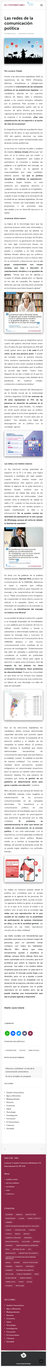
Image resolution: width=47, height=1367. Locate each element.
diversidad (28, 1238)
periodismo (30, 1266)
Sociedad (30, 33)
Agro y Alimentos (13, 1096)
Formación (10, 1119)
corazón (32, 1230)
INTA (29, 1249)
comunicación (10, 1050)
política (22, 1050)
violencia (8, 1286)
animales (19, 1214)
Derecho (9, 1102)
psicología (9, 1274)
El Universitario (14, 5)
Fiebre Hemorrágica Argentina (27, 1245)
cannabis (8, 1222)
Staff (8, 1190)
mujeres (17, 1262)
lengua (8, 1262)
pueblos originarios (24, 1274)
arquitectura (31, 1214)
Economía (10, 1105)
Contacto (10, 1194)
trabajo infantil (26, 1278)
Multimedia (10, 1187)
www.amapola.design (23, 1363)
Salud (8, 1109)
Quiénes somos (12, 1179)
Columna (10, 1125)
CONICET (8, 1230)
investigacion (10, 1253)
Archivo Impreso (12, 1183)
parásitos (19, 1266)
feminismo (9, 1245)
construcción (20, 1230)
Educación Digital (12, 1241)
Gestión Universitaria (15, 1092)
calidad (21, 1218)
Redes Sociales (34, 1050)
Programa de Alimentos (24, 1270)
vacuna (29, 1282)
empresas (36, 1241)
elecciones (26, 1241)
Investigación (11, 1115)
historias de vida (19, 1249)
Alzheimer (9, 1214)
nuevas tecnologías (30, 1262)
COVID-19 (8, 1234)
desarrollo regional (13, 1238)
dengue (17, 1234)
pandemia (8, 1266)
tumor (20, 1282)
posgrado (9, 1270)
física (7, 1249)
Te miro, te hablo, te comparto (18, 1076)
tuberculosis (10, 1282)
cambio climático (33, 1218)
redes (37, 1274)
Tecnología (11, 1112)
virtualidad (20, 1286)
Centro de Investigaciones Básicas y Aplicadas (22, 1226)
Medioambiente (12, 1099)
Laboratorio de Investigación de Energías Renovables (20, 1257)
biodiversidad (10, 1218)
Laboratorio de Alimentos (28, 1253)
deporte (27, 1234)
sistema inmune (10, 1278)
